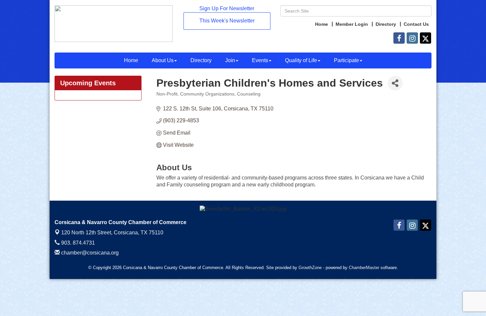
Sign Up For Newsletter (226, 8)
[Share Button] (395, 83)
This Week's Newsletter (227, 20)
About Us (163, 60)
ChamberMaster (364, 267)
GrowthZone (310, 267)
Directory (201, 60)
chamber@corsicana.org (89, 253)
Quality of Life (301, 60)
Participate (346, 60)
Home (131, 60)
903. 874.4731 (77, 243)
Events (260, 60)
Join (230, 60)
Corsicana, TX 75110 (112, 232)
